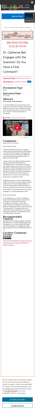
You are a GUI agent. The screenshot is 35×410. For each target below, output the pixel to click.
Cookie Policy (21, 393)
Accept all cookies (17, 399)
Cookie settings (10, 391)
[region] (17, 393)
